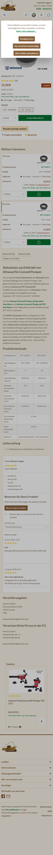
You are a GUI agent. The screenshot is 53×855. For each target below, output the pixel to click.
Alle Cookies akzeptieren (26, 53)
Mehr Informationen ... (26, 31)
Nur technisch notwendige (27, 46)
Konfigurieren (26, 39)
